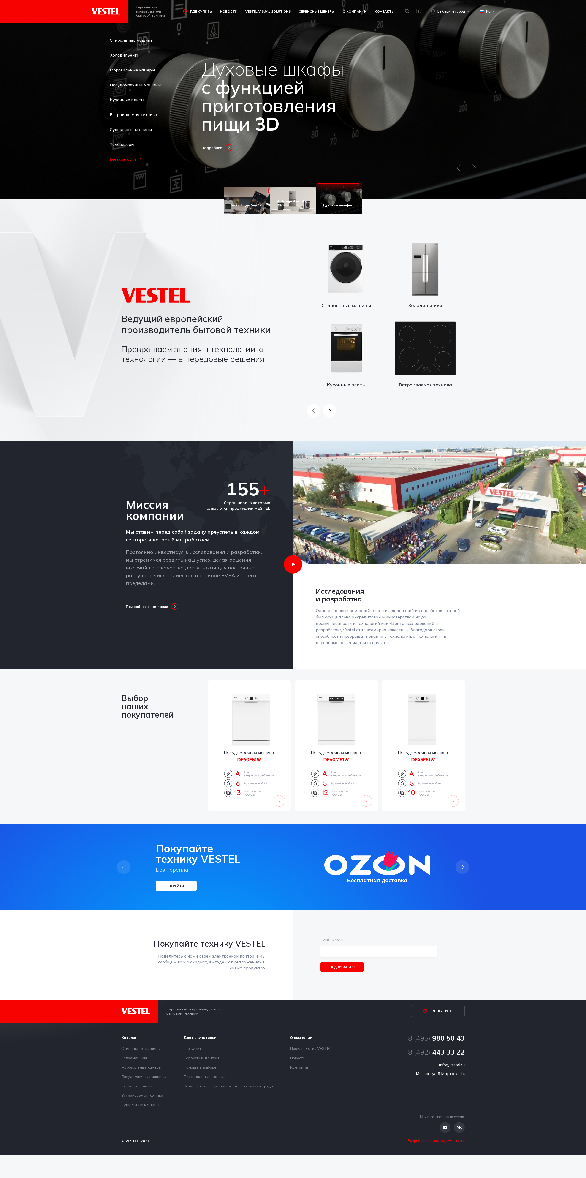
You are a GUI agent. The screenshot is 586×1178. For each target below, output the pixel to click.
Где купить (201, 11)
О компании (355, 11)
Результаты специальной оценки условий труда (228, 1086)
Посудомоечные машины (135, 84)
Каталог (129, 1037)
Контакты (384, 11)
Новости (228, 11)
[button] (458, 170)
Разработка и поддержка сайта (436, 1140)
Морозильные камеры (132, 70)
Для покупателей (200, 1037)
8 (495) (436, 1038)
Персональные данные (204, 1076)
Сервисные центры (317, 11)
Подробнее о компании (147, 606)
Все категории (123, 159)
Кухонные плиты (127, 99)
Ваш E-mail (331, 940)
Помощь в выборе (200, 1067)
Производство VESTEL (310, 1048)
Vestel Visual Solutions (268, 11)
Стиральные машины (132, 40)
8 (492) (436, 1052)
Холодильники (125, 55)
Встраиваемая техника (133, 114)
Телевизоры (122, 144)
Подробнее (211, 147)
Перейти (176, 886)
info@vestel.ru (452, 1064)
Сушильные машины (131, 129)
